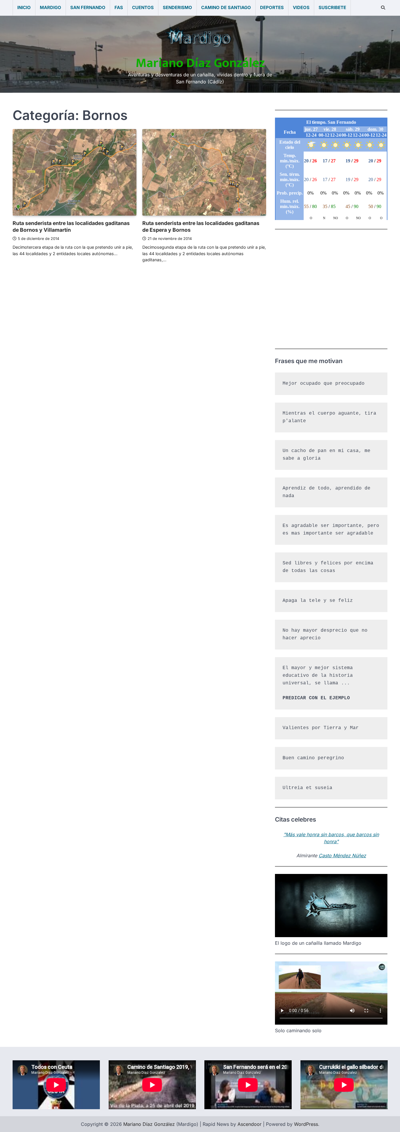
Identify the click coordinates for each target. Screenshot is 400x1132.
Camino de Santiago (226, 7)
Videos (301, 7)
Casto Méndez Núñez (342, 855)
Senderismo (177, 7)
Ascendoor (249, 1124)
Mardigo (50, 7)
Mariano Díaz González (200, 63)
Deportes (272, 7)
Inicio (24, 7)
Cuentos (143, 7)
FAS (118, 7)
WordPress (306, 1124)
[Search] (383, 7)
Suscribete (332, 7)
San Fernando (87, 7)
